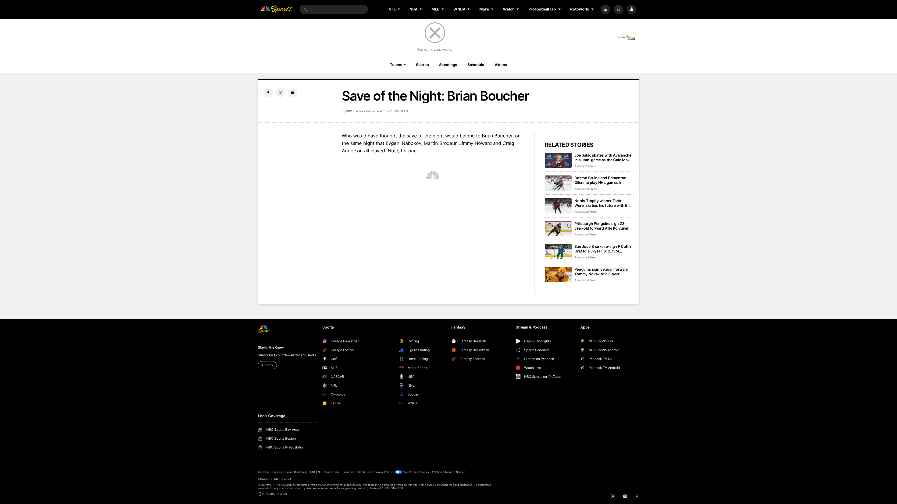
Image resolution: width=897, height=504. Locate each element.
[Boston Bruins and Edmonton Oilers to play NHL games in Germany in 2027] (558, 183)
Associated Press (585, 166)
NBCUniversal (282, 479)
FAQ (312, 472)
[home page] (276, 9)
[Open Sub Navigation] (399, 9)
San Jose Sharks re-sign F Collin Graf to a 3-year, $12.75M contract (602, 248)
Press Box (348, 472)
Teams (396, 64)
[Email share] (292, 92)
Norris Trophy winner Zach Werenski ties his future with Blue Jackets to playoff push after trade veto (603, 203)
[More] (605, 9)
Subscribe (267, 365)
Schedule (475, 64)
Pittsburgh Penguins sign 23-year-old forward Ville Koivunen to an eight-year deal (602, 226)
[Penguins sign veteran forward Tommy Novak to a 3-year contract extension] (558, 274)
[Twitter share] (280, 92)
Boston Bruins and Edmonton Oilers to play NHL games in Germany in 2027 (600, 180)
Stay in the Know (271, 347)
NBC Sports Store (329, 472)
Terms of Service (455, 472)
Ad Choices (364, 472)
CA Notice (436, 472)
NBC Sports (353, 111)
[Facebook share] (268, 92)
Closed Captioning (296, 472)
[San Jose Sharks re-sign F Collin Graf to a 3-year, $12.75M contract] (558, 251)
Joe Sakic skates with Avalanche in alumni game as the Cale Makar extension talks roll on (603, 157)
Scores (422, 64)
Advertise (264, 472)
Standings (448, 64)
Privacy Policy (383, 472)
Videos (501, 64)
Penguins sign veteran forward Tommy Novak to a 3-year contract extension (601, 271)
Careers (277, 472)
